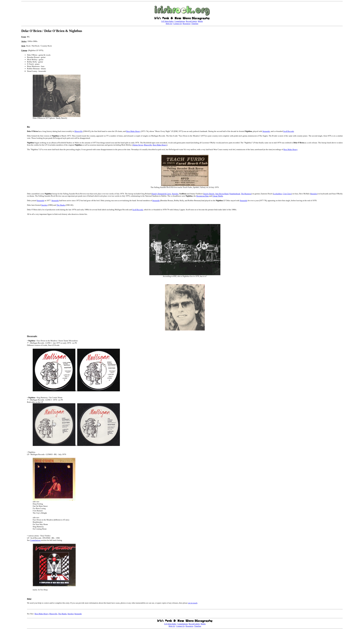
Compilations (179, 21)
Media (200, 21)
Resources (187, 23)
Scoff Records (288, 131)
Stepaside (266, 131)
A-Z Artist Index (167, 21)
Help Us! (169, 23)
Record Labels (191, 21)
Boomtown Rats (202, 196)
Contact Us (177, 23)
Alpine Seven (138, 145)
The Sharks (61, 205)
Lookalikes (277, 194)
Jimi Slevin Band (221, 194)
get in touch (192, 603)
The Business (246, 194)
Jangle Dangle (208, 194)
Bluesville (78, 131)
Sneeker (44, 205)
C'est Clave (287, 194)
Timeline (194, 23)
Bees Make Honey (133, 131)
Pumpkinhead (234, 194)
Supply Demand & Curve (161, 194)
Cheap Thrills (217, 196)
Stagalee (175, 194)
